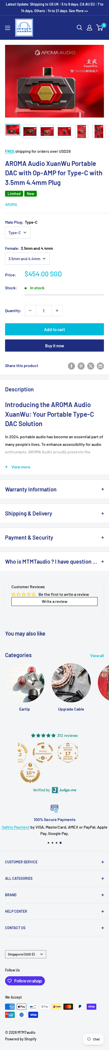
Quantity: (13, 310)
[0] (100, 28)
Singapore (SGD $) (21, 954)
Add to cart (54, 329)
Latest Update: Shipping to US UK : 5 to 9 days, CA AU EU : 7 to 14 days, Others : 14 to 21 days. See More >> (54, 7)
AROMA (11, 204)
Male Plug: (21, 222)
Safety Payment (16, 826)
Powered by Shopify (21, 1039)
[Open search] (79, 27)
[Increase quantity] (57, 310)
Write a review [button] (54, 601)
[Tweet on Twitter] (90, 366)
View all (97, 655)
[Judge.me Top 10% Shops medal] (79, 773)
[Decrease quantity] (30, 310)
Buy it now (54, 345)
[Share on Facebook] (71, 366)
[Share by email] (100, 366)
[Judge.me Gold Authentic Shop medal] (41, 752)
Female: (29, 248)
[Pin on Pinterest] (81, 366)
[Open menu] (7, 28)
